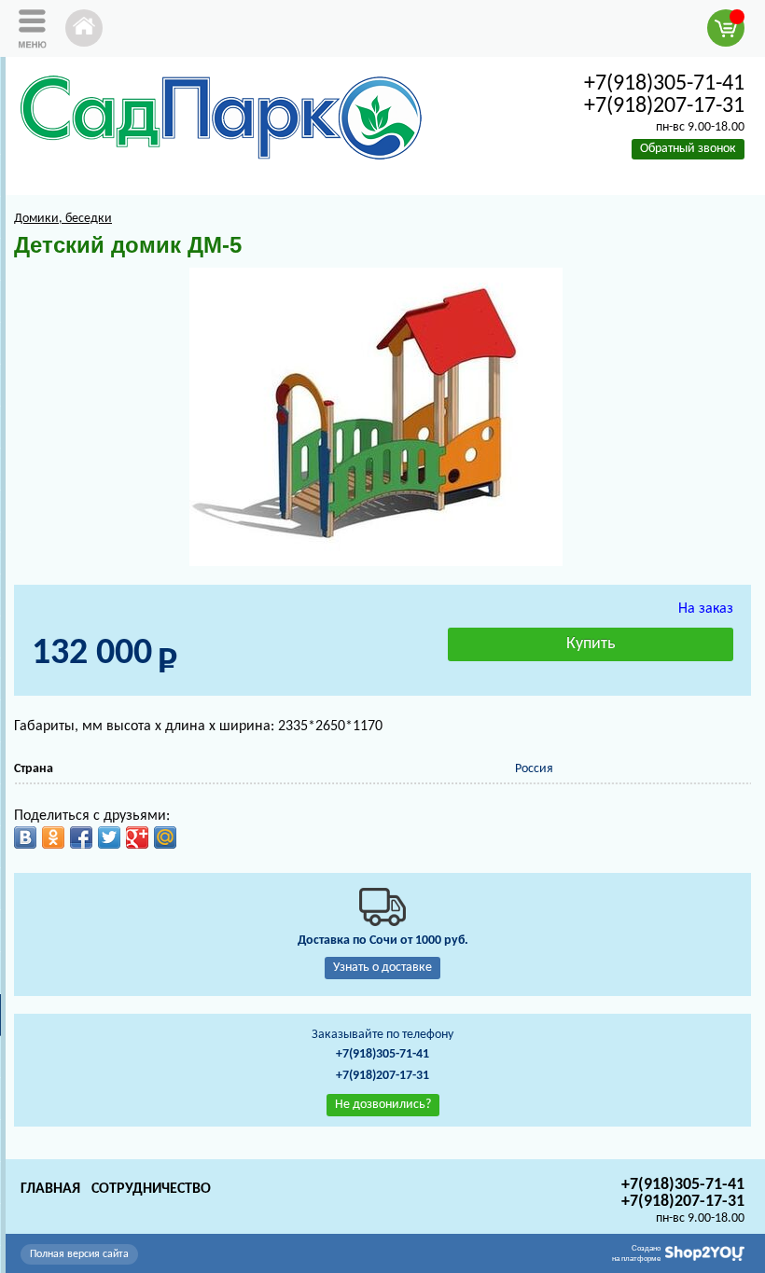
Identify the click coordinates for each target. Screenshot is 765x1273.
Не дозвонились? (383, 1105)
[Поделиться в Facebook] (81, 837)
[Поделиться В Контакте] (25, 837)
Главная (50, 1189)
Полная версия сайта (79, 1254)
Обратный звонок (688, 149)
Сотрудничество (151, 1189)
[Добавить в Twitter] (109, 837)
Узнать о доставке (382, 968)
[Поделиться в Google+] (137, 837)
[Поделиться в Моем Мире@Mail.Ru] (165, 837)
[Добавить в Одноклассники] (53, 837)
